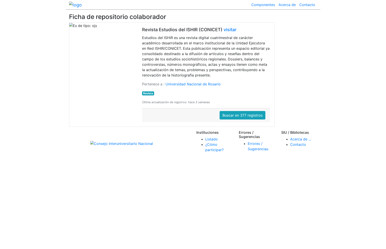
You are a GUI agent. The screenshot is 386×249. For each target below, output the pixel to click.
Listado (211, 139)
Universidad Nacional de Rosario (193, 84)
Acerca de (287, 4)
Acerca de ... (300, 139)
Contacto (307, 4)
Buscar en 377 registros (242, 115)
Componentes (263, 4)
